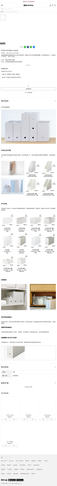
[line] (25, 47)
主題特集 (39, 460)
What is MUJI (4, 460)
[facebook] (28, 47)
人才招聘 (46, 460)
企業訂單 (29, 465)
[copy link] (34, 47)
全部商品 (2, 11)
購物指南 (33, 460)
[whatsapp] (31, 47)
